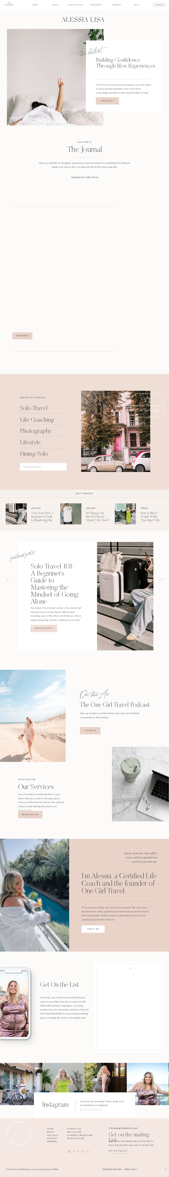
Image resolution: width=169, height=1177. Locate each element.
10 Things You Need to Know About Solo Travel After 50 (97, 519)
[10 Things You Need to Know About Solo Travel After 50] (70, 513)
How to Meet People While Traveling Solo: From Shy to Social (153, 519)
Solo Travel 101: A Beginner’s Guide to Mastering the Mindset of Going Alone (42, 520)
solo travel (35, 508)
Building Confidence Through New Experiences (126, 63)
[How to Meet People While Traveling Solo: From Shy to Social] (125, 513)
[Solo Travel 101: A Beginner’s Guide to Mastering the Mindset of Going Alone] (16, 513)
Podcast (144, 508)
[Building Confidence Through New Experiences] (55, 77)
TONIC (56, 1169)
